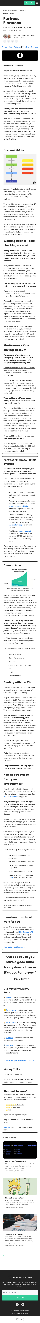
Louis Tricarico (18, 35)
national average (16, 525)
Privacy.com (11, 1010)
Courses (34, 47)
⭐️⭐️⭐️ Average (13, 1107)
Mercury (9, 1045)
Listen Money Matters (10, 11)
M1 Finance (11, 1022)
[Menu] (37, 2)
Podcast (17, 47)
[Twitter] (17, 1304)
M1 (5, 796)
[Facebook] (22, 1304)
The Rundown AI (26, 932)
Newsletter (7, 47)
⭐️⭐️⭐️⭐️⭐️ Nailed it (15, 1105)
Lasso (11, 877)
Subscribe (29, 3)
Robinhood (14, 796)
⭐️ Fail (8, 1110)
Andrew (7, 1127)
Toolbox (25, 47)
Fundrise (9, 1038)
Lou (15, 1127)
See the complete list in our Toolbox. (19, 1060)
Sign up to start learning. (14, 947)
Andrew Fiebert (29, 35)
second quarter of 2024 (18, 506)
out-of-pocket (25, 531)
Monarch (10, 997)
